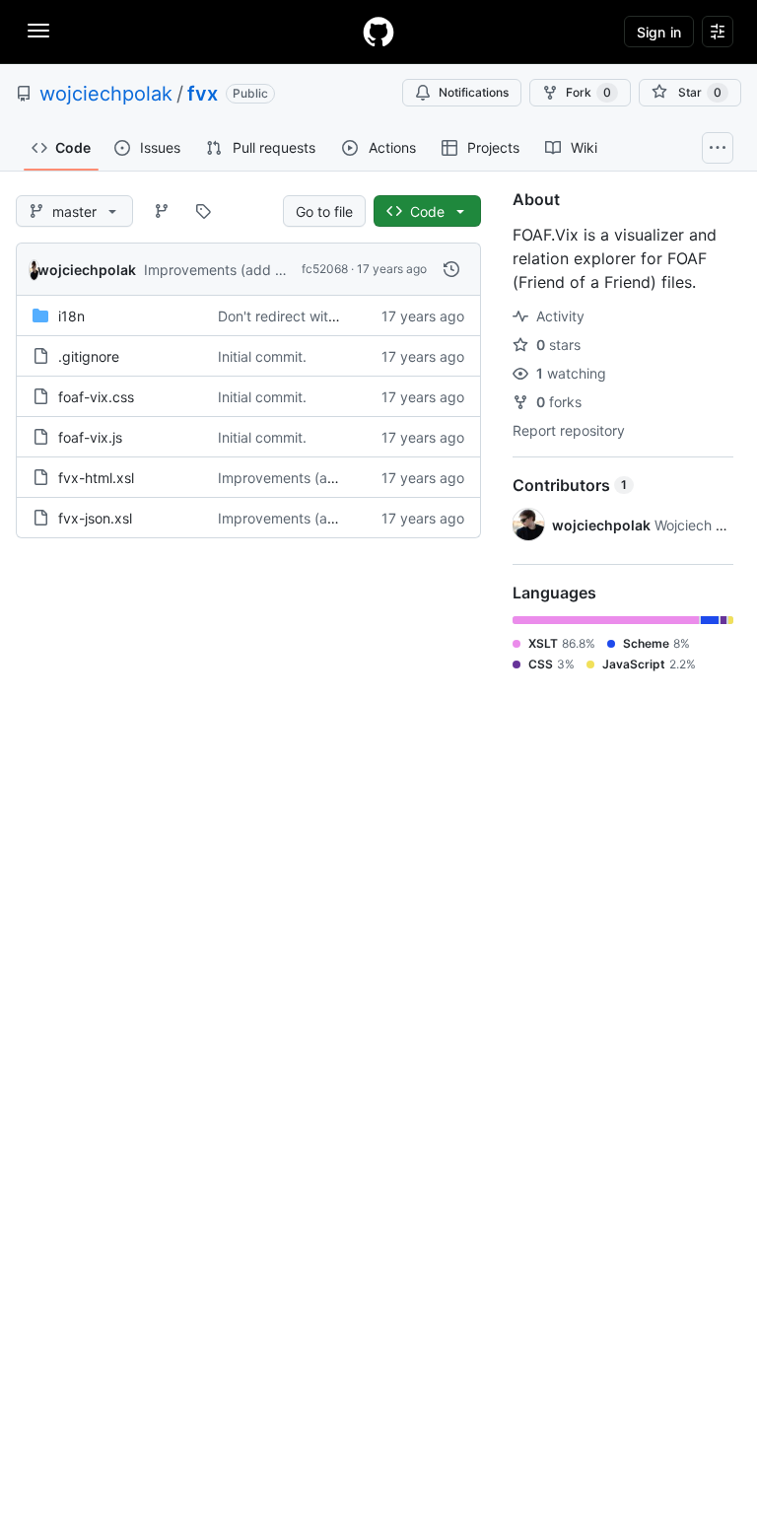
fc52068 (325, 268)
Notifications (474, 92)
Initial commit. (262, 356)
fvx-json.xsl (95, 518)
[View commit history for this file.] (451, 269)
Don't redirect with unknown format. (333, 316)
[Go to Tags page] (203, 211)
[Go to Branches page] (161, 211)
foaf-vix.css (96, 396)
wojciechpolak (105, 93)
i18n (71, 316)
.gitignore (88, 356)
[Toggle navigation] (38, 30)
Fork (588, 92)
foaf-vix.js (90, 437)
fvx (202, 93)
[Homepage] (378, 31)
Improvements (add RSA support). (254, 269)
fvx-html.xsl (96, 477)
